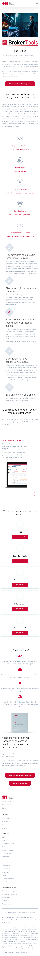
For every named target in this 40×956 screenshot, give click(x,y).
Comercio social (6, 853)
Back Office (5, 840)
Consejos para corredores (9, 894)
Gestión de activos (7, 850)
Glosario (25, 920)
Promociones (6, 904)
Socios (4, 825)
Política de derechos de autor (10, 917)
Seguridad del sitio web (9, 920)
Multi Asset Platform (8, 878)
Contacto (4, 828)
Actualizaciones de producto (10, 891)
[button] (20, 83)
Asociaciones (6, 897)
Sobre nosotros (6, 818)
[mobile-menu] (36, 3)
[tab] (35, 489)
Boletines (19, 920)
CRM (3, 837)
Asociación (5, 821)
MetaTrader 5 (6, 869)
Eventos (4, 900)
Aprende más (19, 537)
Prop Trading (5, 856)
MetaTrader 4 (6, 865)
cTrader (4, 875)
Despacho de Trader (8, 843)
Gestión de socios (7, 847)
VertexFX (4, 882)
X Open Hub (5, 872)
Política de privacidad (26, 917)
